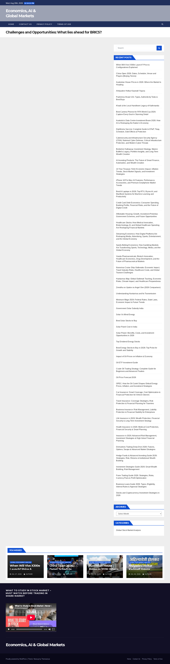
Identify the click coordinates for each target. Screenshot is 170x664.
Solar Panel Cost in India (126, 327)
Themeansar (46, 659)
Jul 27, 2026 (17, 574)
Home (11, 24)
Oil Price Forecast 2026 (126, 377)
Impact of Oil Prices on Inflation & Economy (134, 356)
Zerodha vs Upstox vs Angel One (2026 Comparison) (138, 287)
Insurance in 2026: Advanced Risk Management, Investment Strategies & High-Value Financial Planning (136, 438)
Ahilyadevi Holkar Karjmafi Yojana (130, 91)
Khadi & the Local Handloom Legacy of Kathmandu (137, 106)
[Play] (9, 629)
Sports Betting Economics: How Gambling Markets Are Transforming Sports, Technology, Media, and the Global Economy (138, 247)
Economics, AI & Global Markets (35, 644)
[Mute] (49, 629)
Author (29, 574)
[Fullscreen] (53, 629)
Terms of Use (64, 24)
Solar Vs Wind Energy (125, 315)
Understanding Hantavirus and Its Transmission (136, 294)
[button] (162, 24)
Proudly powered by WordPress (16, 659)
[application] (31, 617)
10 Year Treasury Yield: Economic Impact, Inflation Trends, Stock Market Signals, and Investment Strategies (137, 171)
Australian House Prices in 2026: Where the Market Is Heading (104, 569)
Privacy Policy (44, 24)
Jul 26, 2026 (56, 574)
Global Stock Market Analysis (128, 530)
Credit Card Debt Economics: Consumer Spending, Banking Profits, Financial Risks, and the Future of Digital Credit (137, 205)
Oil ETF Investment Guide (127, 363)
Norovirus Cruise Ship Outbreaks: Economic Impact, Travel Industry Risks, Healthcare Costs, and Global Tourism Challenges (138, 270)
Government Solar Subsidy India (129, 308)
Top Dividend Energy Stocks (128, 342)
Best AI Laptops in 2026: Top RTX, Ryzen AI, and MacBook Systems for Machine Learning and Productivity (136, 194)
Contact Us (25, 24)
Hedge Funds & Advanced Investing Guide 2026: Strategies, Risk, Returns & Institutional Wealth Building (136, 458)
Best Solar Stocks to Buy (126, 321)
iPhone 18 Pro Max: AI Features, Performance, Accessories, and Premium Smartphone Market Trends (136, 182)
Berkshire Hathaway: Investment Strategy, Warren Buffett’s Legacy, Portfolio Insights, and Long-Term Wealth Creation (137, 151)
